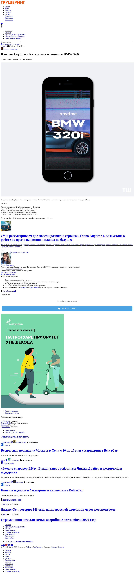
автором (24, 287)
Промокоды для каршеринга (15, 34)
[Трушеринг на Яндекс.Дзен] (6, 545)
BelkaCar (4, 425)
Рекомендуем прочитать (15, 436)
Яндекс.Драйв (6, 423)
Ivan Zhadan (14, 460)
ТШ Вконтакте (9, 274)
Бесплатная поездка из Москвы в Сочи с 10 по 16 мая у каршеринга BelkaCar (59, 450)
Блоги (7, 8)
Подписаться (9, 536)
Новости (8, 10)
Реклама (8, 33)
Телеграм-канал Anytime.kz (19, 252)
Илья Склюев (21, 442)
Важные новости (11, 499)
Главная (8, 525)
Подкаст (8, 12)
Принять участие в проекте (14, 432)
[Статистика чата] (15, 291)
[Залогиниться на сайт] (2, 23)
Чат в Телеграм (8, 291)
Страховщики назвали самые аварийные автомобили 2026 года (48, 520)
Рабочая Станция (58, 547)
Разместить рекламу (12, 411)
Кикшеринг (9, 20)
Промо (7, 14)
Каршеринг (9, 16)
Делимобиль (5, 427)
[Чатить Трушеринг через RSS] (10, 545)
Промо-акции (6, 442)
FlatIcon (28, 547)
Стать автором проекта (13, 38)
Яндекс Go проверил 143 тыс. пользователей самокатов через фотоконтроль (58, 509)
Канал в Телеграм (9, 272)
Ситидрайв (5, 421)
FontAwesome (38, 547)
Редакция (19, 482)
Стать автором (10, 430)
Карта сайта (9, 538)
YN (15, 547)
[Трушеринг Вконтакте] (2, 545)
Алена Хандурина (7, 265)
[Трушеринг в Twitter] (8, 545)
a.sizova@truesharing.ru (14, 269)
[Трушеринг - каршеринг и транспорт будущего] (13, 3)
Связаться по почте (12, 413)
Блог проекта (9, 534)
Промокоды (9, 18)
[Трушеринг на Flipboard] (12, 545)
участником (34, 287)
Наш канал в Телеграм (11, 44)
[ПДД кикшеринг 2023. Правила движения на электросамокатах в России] (67, 361)
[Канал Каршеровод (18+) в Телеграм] (4, 545)
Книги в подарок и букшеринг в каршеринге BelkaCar (42, 490)
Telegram (21, 541)
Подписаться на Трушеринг (15, 36)
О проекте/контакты (12, 532)
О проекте (8, 31)
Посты (7, 7)
